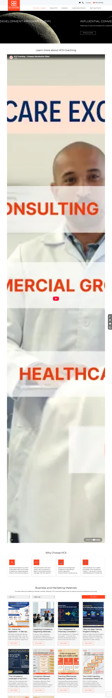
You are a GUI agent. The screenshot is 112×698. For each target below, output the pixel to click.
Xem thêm (14, 643)
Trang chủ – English (39, 8)
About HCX (53, 8)
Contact (88, 2)
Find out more (15, 33)
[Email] (79, 2)
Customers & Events (78, 8)
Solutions (65, 8)
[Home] (14, 5)
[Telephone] (83, 2)
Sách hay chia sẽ (95, 8)
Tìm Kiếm (93, 597)
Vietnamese (99, 2)
